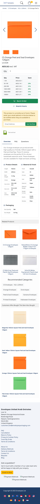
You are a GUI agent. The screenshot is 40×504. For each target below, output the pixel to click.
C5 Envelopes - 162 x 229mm (17, 8)
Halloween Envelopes (28, 300)
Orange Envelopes (9, 290)
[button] (36, 2)
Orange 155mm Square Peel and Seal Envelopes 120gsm (20, 373)
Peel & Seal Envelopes (11, 295)
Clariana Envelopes (29, 295)
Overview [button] (7, 141)
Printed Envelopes (9, 300)
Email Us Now (7, 472)
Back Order (22, 101)
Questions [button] (25, 141)
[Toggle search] (21, 3)
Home (4, 8)
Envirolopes (25, 290)
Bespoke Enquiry (21, 106)
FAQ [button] (15, 141)
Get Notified (31, 124)
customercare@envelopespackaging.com (15, 425)
